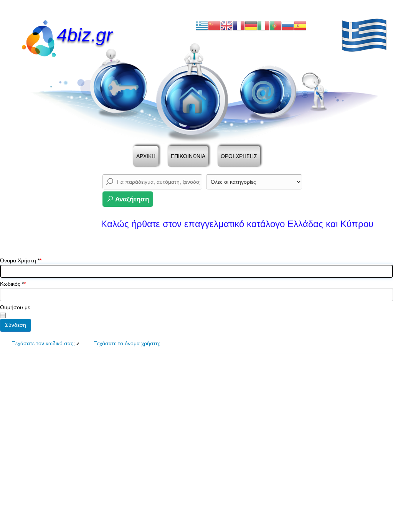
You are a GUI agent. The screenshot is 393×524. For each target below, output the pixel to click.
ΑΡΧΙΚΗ (145, 156)
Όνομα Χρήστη (20, 260)
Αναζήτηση (131, 199)
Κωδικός (12, 284)
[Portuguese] (275, 25)
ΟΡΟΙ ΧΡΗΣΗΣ (239, 156)
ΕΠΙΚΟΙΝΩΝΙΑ (188, 156)
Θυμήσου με (15, 307)
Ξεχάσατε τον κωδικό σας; (43, 343)
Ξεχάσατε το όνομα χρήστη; (127, 343)
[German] (251, 25)
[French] (239, 25)
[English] (226, 25)
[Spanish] (300, 25)
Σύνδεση (15, 325)
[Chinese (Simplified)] (214, 25)
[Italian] (263, 25)
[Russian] (288, 25)
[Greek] (202, 25)
